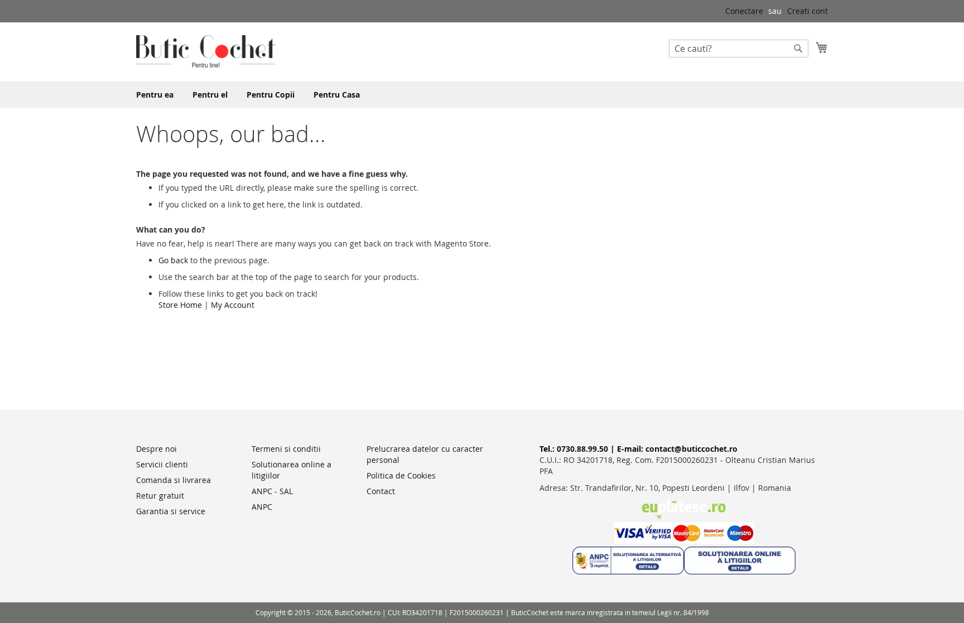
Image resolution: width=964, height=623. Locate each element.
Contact (381, 491)
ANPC (262, 506)
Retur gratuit (160, 495)
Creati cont (807, 11)
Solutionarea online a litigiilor (291, 470)
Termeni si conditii (286, 448)
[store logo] (206, 51)
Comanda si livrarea (173, 480)
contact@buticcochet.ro (691, 448)
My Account (232, 305)
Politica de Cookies (401, 475)
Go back (173, 260)
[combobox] (738, 48)
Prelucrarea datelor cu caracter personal (425, 454)
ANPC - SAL (272, 491)
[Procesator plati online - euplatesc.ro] (684, 516)
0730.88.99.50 (582, 448)
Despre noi (156, 448)
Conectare (744, 11)
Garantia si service (170, 511)
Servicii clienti (162, 464)
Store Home (180, 305)
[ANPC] (628, 571)
